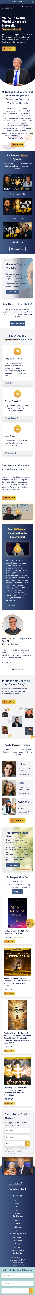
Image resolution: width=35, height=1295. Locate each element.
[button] (33, 2)
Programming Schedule (17, 1234)
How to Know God (16, 1189)
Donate (17, 1224)
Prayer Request (17, 1237)
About (17, 1220)
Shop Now (9, 383)
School (17, 1213)
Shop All (17, 891)
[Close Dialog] (33, 1269)
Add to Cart (10, 941)
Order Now (12, 291)
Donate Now (9, 497)
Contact (18, 1244)
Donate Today (10, 418)
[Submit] (27, 1143)
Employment (17, 1247)
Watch (17, 1200)
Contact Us (9, 453)
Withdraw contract (17, 1250)
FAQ (17, 1230)
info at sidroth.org (17, 1265)
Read (17, 1207)
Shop (17, 1210)
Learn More (11, 605)
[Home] (8, 7)
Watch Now (9, 48)
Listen (17, 1203)
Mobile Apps (17, 1227)
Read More (6, 662)
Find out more (17, 323)
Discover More (17, 249)
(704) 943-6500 (17, 1262)
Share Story (17, 1240)
